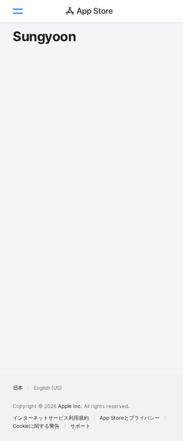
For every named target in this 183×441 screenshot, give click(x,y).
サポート (80, 425)
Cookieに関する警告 (36, 425)
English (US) (48, 387)
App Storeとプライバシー (130, 417)
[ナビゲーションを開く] (17, 11)
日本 (18, 387)
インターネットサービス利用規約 (51, 417)
